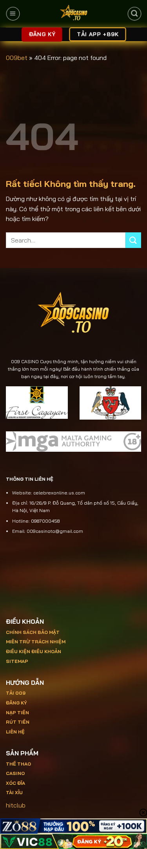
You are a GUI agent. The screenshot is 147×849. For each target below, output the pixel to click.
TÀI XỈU (14, 792)
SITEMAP (17, 661)
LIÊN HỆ (15, 732)
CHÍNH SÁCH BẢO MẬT (33, 632)
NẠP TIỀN (17, 712)
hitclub (15, 805)
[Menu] (13, 14)
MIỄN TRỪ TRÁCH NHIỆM (35, 641)
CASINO (15, 773)
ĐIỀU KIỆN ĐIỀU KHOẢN (33, 651)
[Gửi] (133, 240)
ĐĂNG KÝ (16, 703)
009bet (16, 58)
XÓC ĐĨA (16, 783)
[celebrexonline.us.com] (73, 13)
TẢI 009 (15, 693)
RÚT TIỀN (17, 722)
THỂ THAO (18, 764)
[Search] (134, 14)
